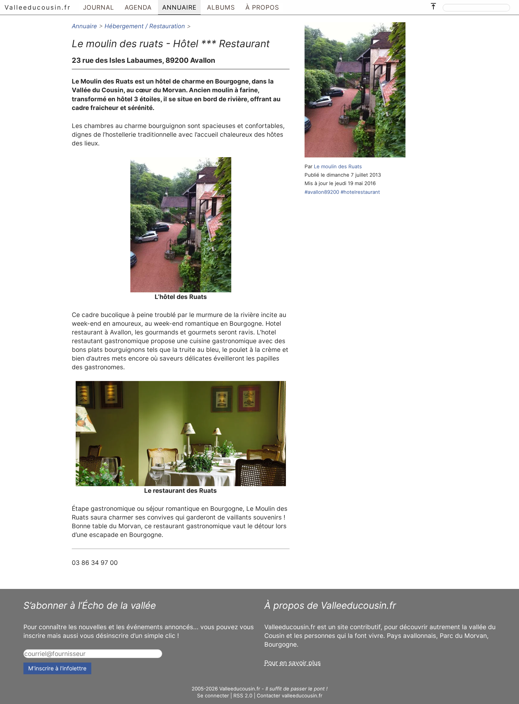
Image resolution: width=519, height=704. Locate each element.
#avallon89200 (322, 192)
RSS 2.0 (242, 696)
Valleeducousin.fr (38, 7)
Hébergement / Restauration (145, 26)
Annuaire (84, 26)
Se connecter (213, 696)
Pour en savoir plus (292, 662)
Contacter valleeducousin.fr (289, 696)
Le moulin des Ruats (338, 166)
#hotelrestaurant (360, 192)
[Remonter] (433, 5)
